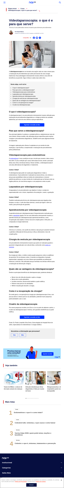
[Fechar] (61, 480)
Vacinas (18, 430)
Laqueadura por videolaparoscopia (23, 94)
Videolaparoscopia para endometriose (23, 92)
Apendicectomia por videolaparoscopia (24, 96)
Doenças (51, 382)
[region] (32, 482)
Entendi (31, 485)
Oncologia (8, 382)
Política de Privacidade (21, 481)
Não (22, 335)
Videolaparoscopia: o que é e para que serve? (22, 10)
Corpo (22, 8)
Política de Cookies (41, 481)
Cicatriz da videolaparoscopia (21, 105)
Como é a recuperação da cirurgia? (23, 102)
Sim (14, 335)
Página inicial (12, 8)
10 (38, 398)
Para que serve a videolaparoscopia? (23, 90)
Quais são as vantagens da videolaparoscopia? (26, 100)
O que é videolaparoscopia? (21, 88)
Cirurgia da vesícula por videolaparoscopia (25, 98)
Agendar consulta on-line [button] (32, 125)
